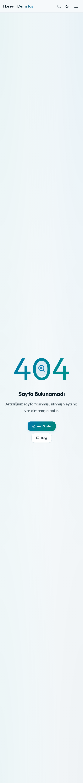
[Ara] (59, 6)
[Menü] (76, 6)
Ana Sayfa (44, 426)
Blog (44, 438)
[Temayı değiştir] (67, 6)
